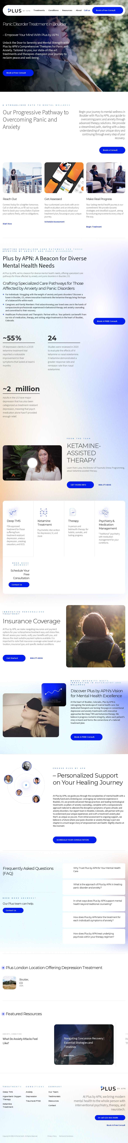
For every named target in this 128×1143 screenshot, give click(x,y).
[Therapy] (69, 539)
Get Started (12, 658)
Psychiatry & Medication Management (108, 524)
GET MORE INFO (78, 485)
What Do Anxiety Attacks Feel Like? (20, 1041)
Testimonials (54, 1096)
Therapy (73, 521)
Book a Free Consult (105, 10)
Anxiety (29, 1092)
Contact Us (17, 585)
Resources (67, 10)
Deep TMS (13, 521)
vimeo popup (32, 463)
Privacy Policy (52, 1136)
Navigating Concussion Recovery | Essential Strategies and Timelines (84, 1042)
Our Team (53, 1092)
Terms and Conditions (66, 1136)
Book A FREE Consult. (107, 321)
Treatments (39, 10)
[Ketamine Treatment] (39, 540)
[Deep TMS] (8, 548)
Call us (87, 10)
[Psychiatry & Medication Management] (100, 547)
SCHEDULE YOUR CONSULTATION (73, 840)
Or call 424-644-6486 (108, 1118)
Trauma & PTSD (33, 1101)
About (79, 10)
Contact (52, 1105)
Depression (31, 1096)
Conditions (53, 10)
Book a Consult (110, 150)
